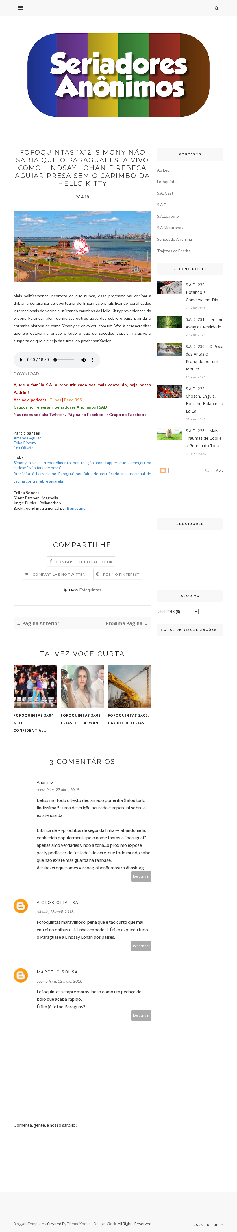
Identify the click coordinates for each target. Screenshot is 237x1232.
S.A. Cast (165, 193)
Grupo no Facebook (128, 414)
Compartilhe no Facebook (84, 562)
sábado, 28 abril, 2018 (55, 911)
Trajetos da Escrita (174, 250)
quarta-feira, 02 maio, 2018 (59, 981)
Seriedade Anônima (174, 239)
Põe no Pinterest (121, 574)
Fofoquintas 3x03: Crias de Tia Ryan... (82, 719)
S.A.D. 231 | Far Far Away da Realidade (204, 323)
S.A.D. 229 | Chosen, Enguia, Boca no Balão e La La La (204, 400)
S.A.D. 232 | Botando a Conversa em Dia (202, 292)
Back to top (206, 1224)
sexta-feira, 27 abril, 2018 (58, 789)
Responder (141, 876)
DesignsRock (105, 1223)
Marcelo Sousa (57, 972)
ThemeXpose (79, 1223)
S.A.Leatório (168, 216)
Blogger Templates (30, 1223)
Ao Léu (163, 170)
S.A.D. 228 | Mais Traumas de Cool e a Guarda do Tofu (204, 438)
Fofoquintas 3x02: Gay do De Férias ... (129, 719)
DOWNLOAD (26, 373)
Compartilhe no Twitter (59, 574)
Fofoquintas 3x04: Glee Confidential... (34, 723)
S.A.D (162, 204)
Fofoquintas (90, 589)
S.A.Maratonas (170, 227)
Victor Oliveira (58, 902)
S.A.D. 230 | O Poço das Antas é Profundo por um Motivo (204, 358)
